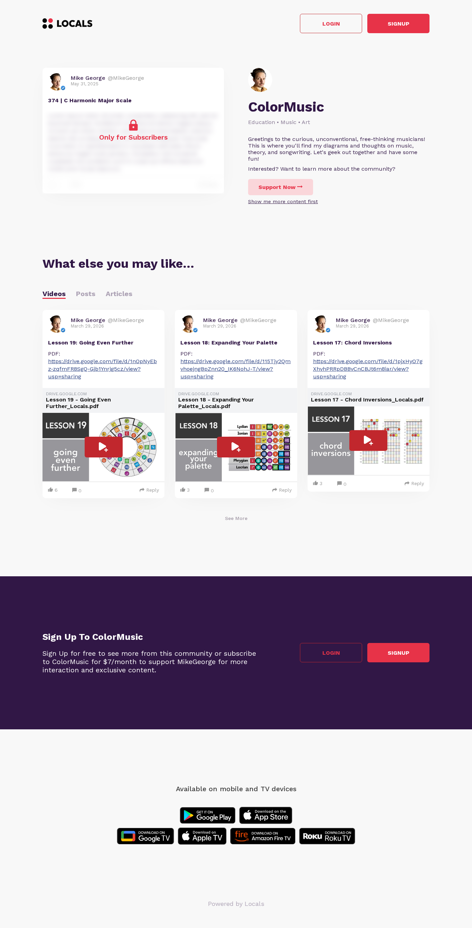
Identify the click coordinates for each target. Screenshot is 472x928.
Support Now (276, 187)
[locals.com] (67, 23)
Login (331, 23)
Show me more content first (283, 201)
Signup (398, 23)
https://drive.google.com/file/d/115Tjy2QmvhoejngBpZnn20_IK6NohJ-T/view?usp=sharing (235, 369)
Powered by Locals (236, 903)
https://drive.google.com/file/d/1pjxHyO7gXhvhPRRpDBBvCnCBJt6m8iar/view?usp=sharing (368, 369)
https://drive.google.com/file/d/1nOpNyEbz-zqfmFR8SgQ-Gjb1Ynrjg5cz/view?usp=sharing (102, 369)
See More (236, 518)
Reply (152, 490)
